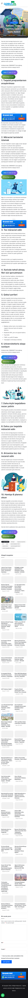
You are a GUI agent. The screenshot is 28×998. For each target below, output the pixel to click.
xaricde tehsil (5, 546)
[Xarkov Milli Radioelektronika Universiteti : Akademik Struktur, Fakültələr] (21, 805)
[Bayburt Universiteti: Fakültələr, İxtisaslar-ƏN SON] (21, 599)
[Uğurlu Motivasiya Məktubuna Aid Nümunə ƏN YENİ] (21, 860)
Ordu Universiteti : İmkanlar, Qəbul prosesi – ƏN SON (19, 659)
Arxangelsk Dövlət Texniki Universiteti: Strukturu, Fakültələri (7, 675)
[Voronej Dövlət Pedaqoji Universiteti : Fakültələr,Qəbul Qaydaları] (21, 699)
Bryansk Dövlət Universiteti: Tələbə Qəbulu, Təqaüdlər (20, 740)
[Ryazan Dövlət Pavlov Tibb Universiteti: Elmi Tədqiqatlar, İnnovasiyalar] (21, 824)
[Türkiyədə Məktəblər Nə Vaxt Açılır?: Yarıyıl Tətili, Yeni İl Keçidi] (21, 898)
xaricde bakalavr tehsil (15, 543)
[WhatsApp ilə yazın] (3, 995)
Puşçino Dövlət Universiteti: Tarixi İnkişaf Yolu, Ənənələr (20, 690)
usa (7, 543)
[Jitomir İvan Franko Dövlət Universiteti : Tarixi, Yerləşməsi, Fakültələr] (7, 562)
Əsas (10, 9)
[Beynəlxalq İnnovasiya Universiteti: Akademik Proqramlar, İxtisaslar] (7, 788)
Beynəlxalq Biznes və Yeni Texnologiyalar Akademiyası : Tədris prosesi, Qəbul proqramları (6, 760)
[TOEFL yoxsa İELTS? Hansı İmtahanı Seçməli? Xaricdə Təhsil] (21, 617)
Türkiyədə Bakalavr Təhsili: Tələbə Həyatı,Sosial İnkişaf (20, 884)
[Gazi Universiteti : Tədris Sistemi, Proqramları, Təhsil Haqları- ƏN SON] (7, 771)
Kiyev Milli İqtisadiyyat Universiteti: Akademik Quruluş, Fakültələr (21, 675)
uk (2, 543)
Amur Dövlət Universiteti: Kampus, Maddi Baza (20, 778)
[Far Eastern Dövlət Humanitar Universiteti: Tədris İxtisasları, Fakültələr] (7, 635)
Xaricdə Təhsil (16, 9)
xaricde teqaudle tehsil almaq (8, 548)
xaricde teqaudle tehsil (15, 546)
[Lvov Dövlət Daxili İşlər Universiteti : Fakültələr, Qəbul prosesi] (7, 699)
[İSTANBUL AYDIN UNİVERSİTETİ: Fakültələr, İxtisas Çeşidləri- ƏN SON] (21, 562)
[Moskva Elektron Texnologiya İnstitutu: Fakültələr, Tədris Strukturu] (7, 898)
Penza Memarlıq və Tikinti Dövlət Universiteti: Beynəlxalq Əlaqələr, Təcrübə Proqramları (6, 742)
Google (5, 35)
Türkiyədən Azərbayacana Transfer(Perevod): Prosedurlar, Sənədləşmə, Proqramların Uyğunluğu (6, 887)
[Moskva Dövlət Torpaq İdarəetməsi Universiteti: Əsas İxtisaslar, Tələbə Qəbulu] (7, 617)
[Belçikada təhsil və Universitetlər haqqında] (7, 824)
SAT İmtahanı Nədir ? (6, 689)
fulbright (12, 541)
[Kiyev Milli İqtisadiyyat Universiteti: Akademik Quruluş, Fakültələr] (21, 668)
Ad (2, 942)
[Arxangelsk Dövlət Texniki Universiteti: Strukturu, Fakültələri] (7, 668)
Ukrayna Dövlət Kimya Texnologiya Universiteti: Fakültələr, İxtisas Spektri (20, 849)
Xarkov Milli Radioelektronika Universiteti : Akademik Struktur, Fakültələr (20, 813)
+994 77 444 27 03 (9, 72)
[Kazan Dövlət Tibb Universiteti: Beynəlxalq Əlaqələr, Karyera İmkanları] (7, 860)
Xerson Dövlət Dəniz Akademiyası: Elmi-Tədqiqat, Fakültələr (6, 659)
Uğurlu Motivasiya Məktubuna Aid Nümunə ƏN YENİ (19, 866)
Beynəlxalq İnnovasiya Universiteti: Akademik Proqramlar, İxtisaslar (7, 795)
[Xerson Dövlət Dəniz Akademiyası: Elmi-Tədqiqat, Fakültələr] (7, 652)
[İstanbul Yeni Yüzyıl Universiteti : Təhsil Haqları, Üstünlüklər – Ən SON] (7, 599)
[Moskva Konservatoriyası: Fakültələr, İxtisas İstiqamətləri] (7, 805)
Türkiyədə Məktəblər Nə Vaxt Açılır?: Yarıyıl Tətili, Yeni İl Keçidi (20, 905)
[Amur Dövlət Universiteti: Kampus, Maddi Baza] (21, 771)
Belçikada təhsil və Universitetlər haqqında (6, 831)
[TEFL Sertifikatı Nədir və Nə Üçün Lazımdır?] (21, 716)
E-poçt (3, 949)
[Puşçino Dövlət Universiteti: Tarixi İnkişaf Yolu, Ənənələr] (21, 684)
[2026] (10, 3)
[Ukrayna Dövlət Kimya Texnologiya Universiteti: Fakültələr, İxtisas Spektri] (21, 841)
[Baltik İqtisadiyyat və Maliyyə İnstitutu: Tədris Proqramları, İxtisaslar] (21, 788)
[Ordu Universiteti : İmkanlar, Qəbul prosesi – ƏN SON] (21, 652)
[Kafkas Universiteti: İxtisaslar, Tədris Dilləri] (21, 752)
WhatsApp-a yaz (8, 77)
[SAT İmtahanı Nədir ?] (7, 684)
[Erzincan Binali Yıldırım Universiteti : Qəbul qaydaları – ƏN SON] (7, 841)
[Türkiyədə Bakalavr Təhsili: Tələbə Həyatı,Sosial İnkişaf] (21, 877)
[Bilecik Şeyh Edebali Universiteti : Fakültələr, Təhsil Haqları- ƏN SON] (7, 716)
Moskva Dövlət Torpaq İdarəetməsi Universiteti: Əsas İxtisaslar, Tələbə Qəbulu (7, 625)
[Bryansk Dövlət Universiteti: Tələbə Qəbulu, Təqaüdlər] (21, 734)
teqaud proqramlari (21, 541)
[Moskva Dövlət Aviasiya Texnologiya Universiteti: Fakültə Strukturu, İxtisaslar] (7, 579)
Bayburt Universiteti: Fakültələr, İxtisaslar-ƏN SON (20, 606)
